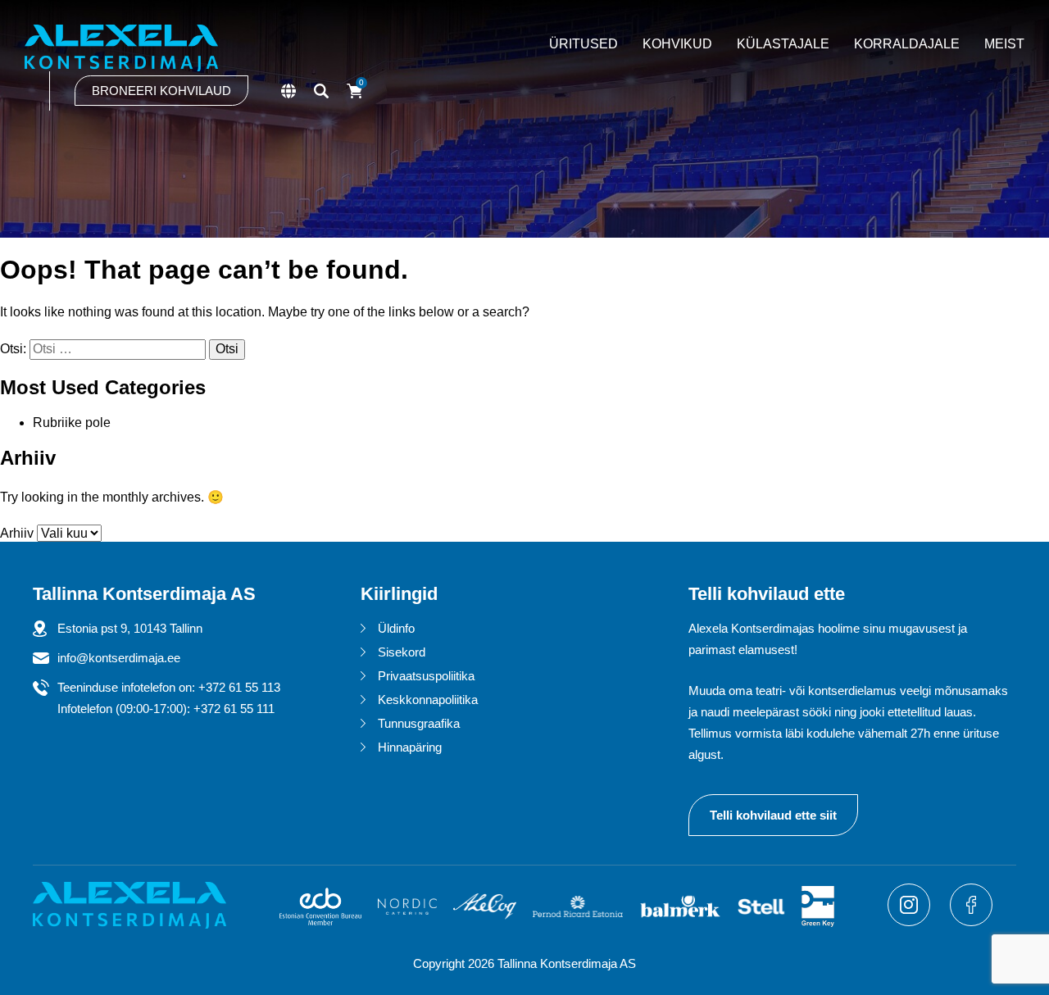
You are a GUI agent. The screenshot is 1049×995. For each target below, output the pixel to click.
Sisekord (401, 652)
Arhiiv (17, 533)
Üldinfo (396, 628)
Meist (1004, 44)
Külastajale (783, 44)
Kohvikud (677, 44)
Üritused (583, 44)
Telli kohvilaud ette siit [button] (773, 815)
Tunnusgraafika (419, 723)
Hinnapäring (410, 747)
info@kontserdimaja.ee (118, 658)
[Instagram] (910, 922)
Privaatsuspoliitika (426, 676)
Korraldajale (907, 44)
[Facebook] (971, 922)
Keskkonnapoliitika (428, 699)
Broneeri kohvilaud (161, 91)
